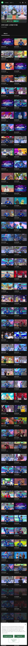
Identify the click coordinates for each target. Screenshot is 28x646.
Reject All (19, 636)
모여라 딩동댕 (4, 25)
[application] (14, 12)
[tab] (5, 33)
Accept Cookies (8, 636)
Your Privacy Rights (14, 640)
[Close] (25, 624)
